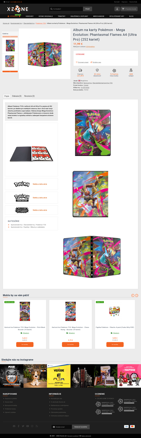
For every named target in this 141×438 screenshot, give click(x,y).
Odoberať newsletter (80, 427)
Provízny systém (57, 409)
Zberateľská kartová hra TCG (102, 83)
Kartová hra (88, 83)
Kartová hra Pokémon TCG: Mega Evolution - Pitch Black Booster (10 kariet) (25, 328)
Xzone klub (133, 2)
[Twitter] (23, 426)
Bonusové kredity (11, 405)
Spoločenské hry (116, 16)
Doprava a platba (11, 398)
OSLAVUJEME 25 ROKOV (105, 398)
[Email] (14, 426)
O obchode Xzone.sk (58, 402)
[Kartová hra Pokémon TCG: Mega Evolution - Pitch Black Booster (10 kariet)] (25, 311)
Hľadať (87, 9)
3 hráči (86, 85)
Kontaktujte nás (56, 398)
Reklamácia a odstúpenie (60, 405)
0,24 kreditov (90, 46)
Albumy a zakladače (38, 227)
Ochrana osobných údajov (60, 416)
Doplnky (26, 227)
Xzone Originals (46, 16)
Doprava (124, 2)
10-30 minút (85, 87)
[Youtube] (27, 426)
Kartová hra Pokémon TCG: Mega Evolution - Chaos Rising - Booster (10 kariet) (70, 328)
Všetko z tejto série (40, 184)
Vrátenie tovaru (10, 409)
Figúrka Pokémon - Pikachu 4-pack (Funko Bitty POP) (115, 327)
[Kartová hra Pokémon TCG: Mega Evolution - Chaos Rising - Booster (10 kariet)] (70, 311)
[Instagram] (32, 426)
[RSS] (36, 426)
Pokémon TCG (41, 225)
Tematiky (61, 16)
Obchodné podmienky (58, 412)
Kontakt (117, 2)
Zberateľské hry (29, 225)
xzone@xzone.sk (14, 2)
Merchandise (98, 16)
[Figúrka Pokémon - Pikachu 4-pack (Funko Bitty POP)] (115, 311)
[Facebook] (18, 426)
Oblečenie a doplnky (79, 16)
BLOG (131, 16)
